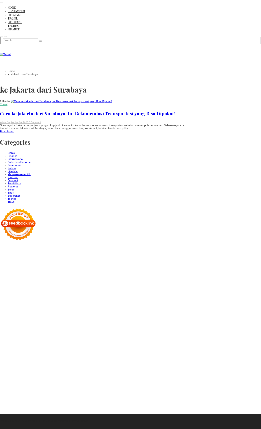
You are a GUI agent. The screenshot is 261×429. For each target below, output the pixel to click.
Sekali (61, 397)
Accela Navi (11, 259)
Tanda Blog (7, 406)
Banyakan (49, 394)
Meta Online (38, 274)
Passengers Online (16, 262)
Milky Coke (39, 326)
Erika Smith (38, 302)
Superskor (14, 195)
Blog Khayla (34, 360)
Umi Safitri (59, 372)
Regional (13, 186)
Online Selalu (60, 369)
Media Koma (41, 366)
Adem (29, 388)
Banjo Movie (17, 336)
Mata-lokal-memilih (19, 174)
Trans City (6, 348)
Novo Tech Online (39, 290)
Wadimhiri (57, 259)
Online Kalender (46, 317)
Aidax (18, 284)
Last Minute (40, 320)
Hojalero (56, 290)
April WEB (55, 277)
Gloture (49, 299)
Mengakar (39, 388)
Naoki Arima (21, 339)
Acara (63, 375)
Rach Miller (7, 299)
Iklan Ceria (43, 268)
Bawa (54, 381)
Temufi (68, 305)
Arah (10, 381)
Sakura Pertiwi (27, 372)
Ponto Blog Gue (58, 314)
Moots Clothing (16, 287)
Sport (11, 192)
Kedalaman (7, 397)
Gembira (31, 397)
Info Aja (20, 375)
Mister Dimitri (49, 293)
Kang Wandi (49, 357)
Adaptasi (5, 378)
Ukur (55, 391)
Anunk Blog (16, 247)
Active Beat (7, 333)
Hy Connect (30, 284)
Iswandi (48, 354)
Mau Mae (31, 348)
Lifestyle (14, 15)
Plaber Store (38, 256)
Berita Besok (57, 366)
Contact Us (16, 11)
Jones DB (6, 345)
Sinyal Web (26, 366)
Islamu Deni (25, 271)
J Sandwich (36, 339)
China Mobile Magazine (58, 296)
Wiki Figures (49, 253)
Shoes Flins (7, 314)
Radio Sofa (47, 351)
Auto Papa (6, 265)
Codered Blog (22, 311)
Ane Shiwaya (45, 308)
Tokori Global (22, 333)
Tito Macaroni (40, 342)
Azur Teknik (30, 247)
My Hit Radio (35, 280)
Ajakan (21, 388)
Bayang (40, 381)
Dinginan (37, 394)
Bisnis (11, 152)
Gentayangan (14, 394)
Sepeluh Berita (23, 406)
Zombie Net (21, 290)
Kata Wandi (15, 357)
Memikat (20, 397)
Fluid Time (37, 311)
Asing (3, 381)
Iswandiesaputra (10, 354)
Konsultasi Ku (58, 400)
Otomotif (15, 22)
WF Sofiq (35, 293)
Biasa (24, 385)
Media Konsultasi (43, 406)
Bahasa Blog (59, 403)
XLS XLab (42, 329)
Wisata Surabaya (22, 345)
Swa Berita (54, 271)
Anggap (58, 388)
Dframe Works (27, 259)
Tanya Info (60, 406)
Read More (7, 131)
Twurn (64, 265)
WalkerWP (81, 420)
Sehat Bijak (33, 375)
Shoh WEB (6, 290)
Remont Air (6, 339)
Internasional (15, 158)
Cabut (51, 385)
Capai (20, 391)
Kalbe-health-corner (20, 162)
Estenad (43, 284)
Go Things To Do (21, 342)
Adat (14, 378)
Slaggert (21, 280)
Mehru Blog (40, 271)
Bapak (27, 394)
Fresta (44, 277)
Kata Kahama (17, 268)
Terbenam (64, 381)
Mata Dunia (54, 345)
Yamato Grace (8, 271)
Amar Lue (19, 308)
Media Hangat (8, 409)
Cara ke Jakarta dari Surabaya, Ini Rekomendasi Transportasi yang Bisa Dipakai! (87, 113)
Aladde (11, 280)
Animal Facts (19, 329)
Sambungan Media (38, 400)
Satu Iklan (29, 369)
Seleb (11, 189)
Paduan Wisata (9, 372)
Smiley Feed (7, 302)
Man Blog (64, 348)
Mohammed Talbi (25, 314)
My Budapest (58, 333)
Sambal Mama (52, 280)
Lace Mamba (58, 250)
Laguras (19, 299)
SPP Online (61, 299)
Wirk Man (52, 348)
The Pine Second (56, 302)
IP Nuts (11, 326)
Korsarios (26, 320)
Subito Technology (30, 253)
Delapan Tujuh (47, 247)
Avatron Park (21, 265)
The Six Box (38, 323)
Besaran (61, 394)
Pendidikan (14, 183)
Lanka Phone (17, 250)
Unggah (29, 391)
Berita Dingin (24, 403)
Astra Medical (54, 323)
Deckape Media (40, 333)
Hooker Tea (57, 305)
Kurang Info (44, 363)
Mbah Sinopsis (9, 277)
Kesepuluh (19, 400)
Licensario (6, 323)
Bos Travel (40, 345)
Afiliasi (56, 375)
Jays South (33, 277)
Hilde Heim (43, 259)
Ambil (37, 378)
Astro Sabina (37, 265)
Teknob (66, 345)
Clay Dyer (44, 336)
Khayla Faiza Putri (32, 354)
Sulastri (63, 287)
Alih (31, 378)
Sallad (25, 293)
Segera (53, 397)
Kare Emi (31, 308)
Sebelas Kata (44, 369)
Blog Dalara (53, 265)
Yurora (26, 274)
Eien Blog (15, 293)
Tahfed (42, 348)
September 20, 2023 (18, 122)
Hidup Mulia (36, 296)
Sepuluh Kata (8, 403)
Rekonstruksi (8, 296)
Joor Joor (42, 314)
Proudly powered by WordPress (19, 420)
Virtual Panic (33, 287)
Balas (31, 381)
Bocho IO (31, 336)
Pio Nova (59, 311)
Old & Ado (53, 326)
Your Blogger (14, 369)
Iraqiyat (49, 311)
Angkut (67, 378)
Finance (14, 29)
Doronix (30, 250)
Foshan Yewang (20, 256)
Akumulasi (47, 378)
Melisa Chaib (13, 274)
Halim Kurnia (45, 372)
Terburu (42, 385)
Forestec (56, 336)
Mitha (62, 274)
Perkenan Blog (42, 403)
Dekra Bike (28, 317)
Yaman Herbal (57, 329)
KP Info (10, 284)
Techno (13, 26)
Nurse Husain (50, 287)
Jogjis (22, 277)
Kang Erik (19, 348)
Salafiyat (31, 268)
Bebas (4, 385)
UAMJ (31, 329)
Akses (49, 388)
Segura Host (27, 305)
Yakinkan (42, 397)
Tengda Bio (42, 305)
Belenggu (14, 385)
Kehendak (6, 400)
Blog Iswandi (18, 360)
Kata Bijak (52, 274)
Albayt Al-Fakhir (58, 262)
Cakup (4, 388)
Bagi (16, 381)
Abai (20, 378)
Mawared (14, 320)
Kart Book (38, 299)
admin (3, 122)
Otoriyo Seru (24, 326)
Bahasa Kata (25, 409)
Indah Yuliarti (8, 375)
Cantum (60, 385)
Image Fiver (63, 247)
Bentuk (32, 385)
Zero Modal (54, 256)
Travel (13, 18)
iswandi (59, 351)
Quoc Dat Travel (39, 262)
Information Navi (59, 342)
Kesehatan (14, 165)
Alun (25, 378)
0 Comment (35, 122)
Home (12, 7)
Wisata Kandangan (53, 360)
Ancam (58, 378)
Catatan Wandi (32, 357)
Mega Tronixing (9, 305)
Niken (3, 351)
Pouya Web (61, 308)
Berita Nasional (9, 366)
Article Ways (14, 317)
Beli (47, 381)
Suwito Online (16, 351)
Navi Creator (32, 351)
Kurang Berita (60, 363)
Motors (4, 247)
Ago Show (22, 296)
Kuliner (12, 168)
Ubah (38, 391)
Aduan (12, 388)
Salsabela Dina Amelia (23, 363)
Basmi (23, 381)
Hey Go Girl (43, 250)
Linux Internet (52, 339)
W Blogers (57, 268)
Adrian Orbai (23, 302)
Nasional (13, 177)
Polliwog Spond (9, 253)
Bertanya (46, 375)
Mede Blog (6, 311)
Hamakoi (54, 284)
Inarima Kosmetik (58, 320)
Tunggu (46, 391)
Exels (28, 299)
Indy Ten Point (21, 323)
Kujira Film (6, 308)
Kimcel (4, 250)
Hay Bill (66, 336)
